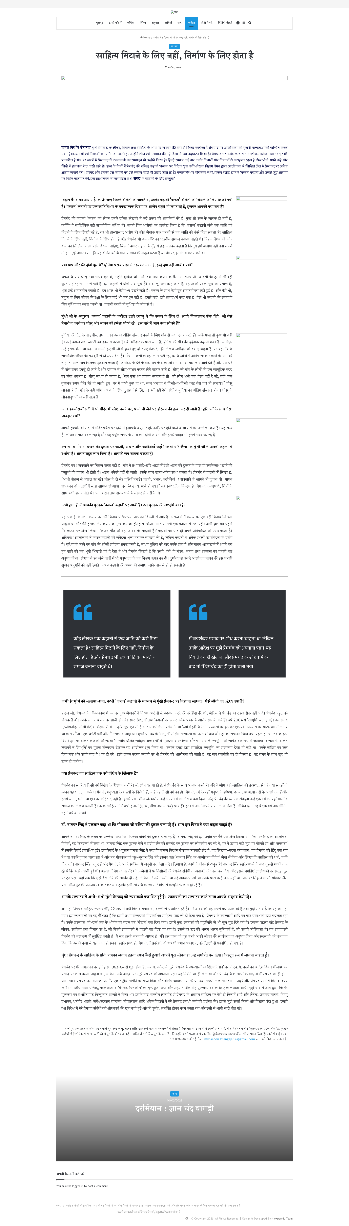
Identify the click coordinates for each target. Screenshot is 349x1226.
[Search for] (250, 23)
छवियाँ (168, 23)
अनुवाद (155, 23)
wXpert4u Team (283, 1219)
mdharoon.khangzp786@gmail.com (229, 1039)
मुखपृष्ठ (99, 23)
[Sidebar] (244, 23)
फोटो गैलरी (206, 23)
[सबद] (174, 12)
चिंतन (143, 23)
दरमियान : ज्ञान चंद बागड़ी (174, 1108)
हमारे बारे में (115, 23)
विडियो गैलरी (225, 23)
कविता (130, 23)
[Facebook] (238, 23)
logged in (77, 1186)
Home (146, 38)
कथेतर (191, 23)
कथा (180, 23)
